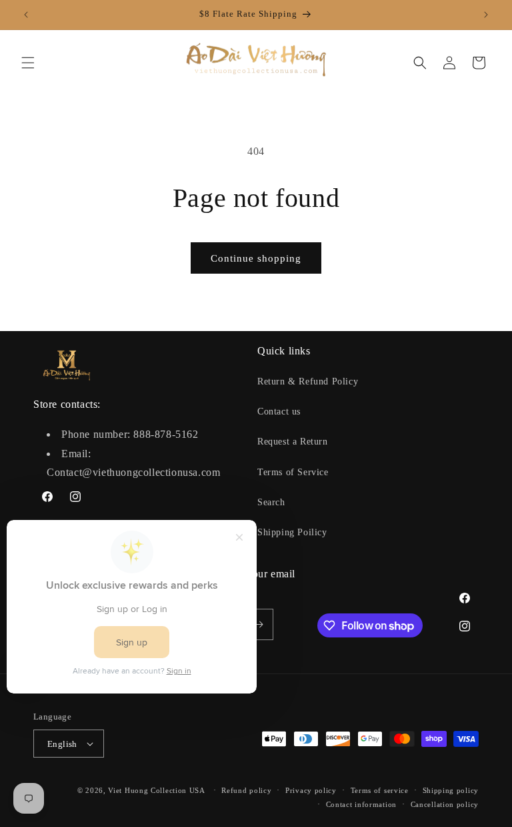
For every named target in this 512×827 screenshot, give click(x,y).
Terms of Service (293, 472)
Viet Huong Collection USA (156, 790)
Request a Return (292, 442)
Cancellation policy (445, 804)
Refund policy (246, 790)
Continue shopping (256, 258)
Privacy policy (311, 790)
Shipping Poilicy (292, 532)
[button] (28, 62)
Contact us (279, 411)
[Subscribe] (258, 624)
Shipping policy (451, 790)
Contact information (361, 804)
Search (271, 502)
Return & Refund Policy (307, 381)
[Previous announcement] (26, 14)
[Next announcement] (486, 14)
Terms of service (380, 790)
